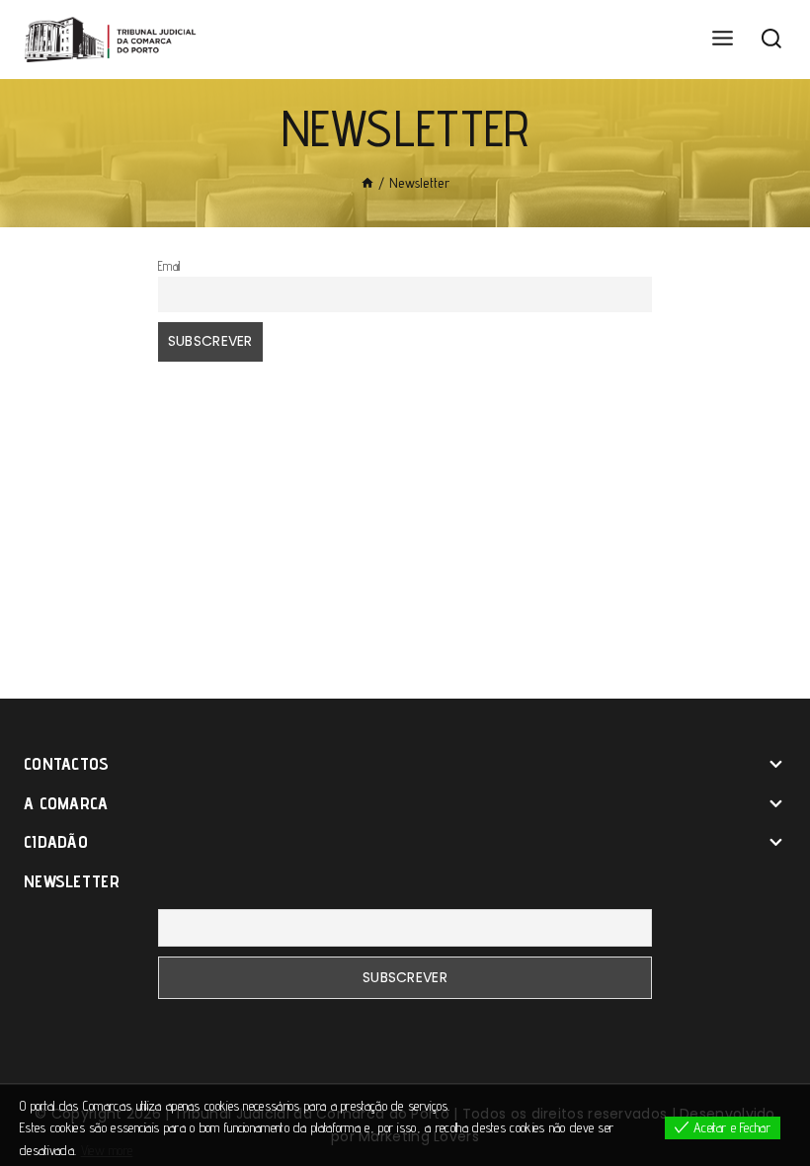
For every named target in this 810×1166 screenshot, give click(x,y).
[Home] (367, 183)
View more (107, 1150)
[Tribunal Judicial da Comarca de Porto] (113, 39)
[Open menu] (722, 39)
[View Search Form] (771, 39)
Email (169, 266)
